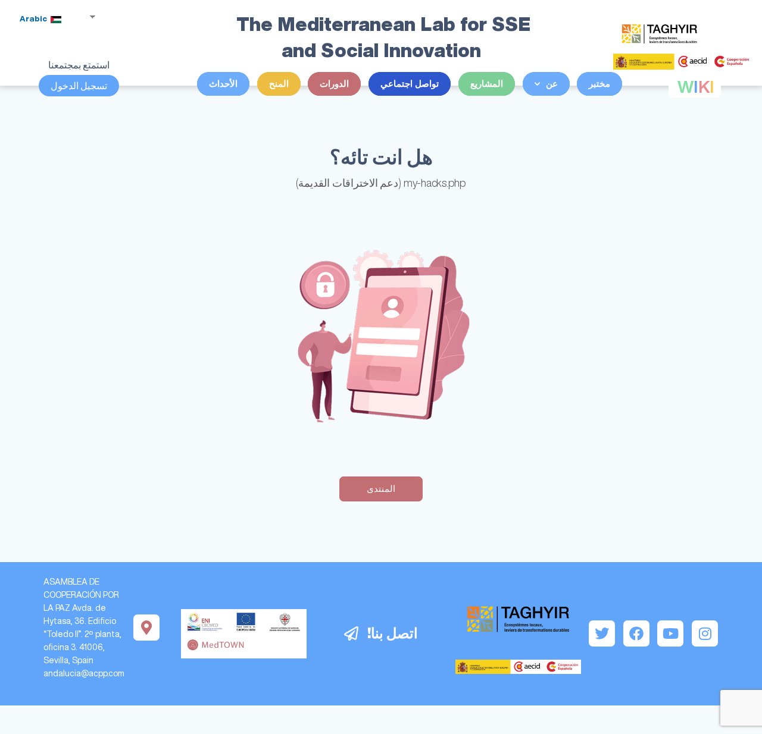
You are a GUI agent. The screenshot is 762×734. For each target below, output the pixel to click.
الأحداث (223, 83)
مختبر (599, 83)
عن (552, 83)
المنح (279, 83)
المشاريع (486, 83)
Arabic (34, 19)
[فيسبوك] (636, 633)
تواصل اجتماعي (409, 83)
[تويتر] (602, 633)
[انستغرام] (705, 633)
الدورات (334, 83)
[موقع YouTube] (670, 633)
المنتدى (381, 488)
